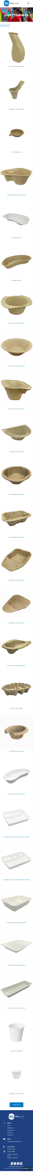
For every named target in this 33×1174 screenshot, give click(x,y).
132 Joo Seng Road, (12, 1154)
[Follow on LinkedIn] (18, 1163)
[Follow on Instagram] (12, 1163)
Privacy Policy (8, 1168)
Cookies (26, 1168)
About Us (9, 1132)
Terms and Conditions (17, 1168)
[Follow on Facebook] (15, 1163)
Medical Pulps (5, 25)
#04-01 (9, 1156)
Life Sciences (10, 1130)
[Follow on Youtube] (21, 1163)
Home (9, 1125)
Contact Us (10, 1135)
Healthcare (10, 1128)
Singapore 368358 (12, 1158)
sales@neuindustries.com (14, 1141)
